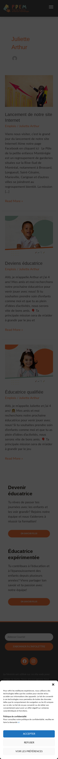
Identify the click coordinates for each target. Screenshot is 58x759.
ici (19, 722)
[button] (53, 684)
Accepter (29, 734)
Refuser (29, 742)
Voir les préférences (29, 751)
